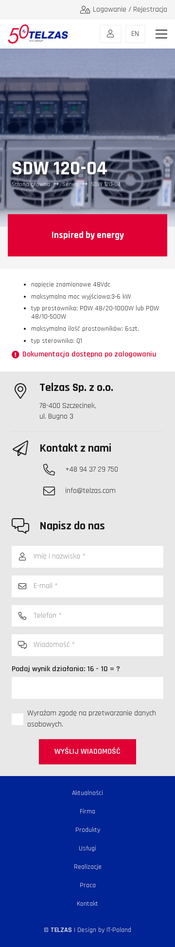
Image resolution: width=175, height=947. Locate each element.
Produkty (87, 830)
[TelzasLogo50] (38, 34)
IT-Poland (118, 930)
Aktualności (87, 793)
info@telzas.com (90, 491)
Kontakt (87, 903)
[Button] (111, 34)
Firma (87, 811)
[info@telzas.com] (54, 491)
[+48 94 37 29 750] (54, 469)
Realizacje (88, 866)
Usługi (87, 848)
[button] (161, 34)
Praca (88, 885)
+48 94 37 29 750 (91, 469)
